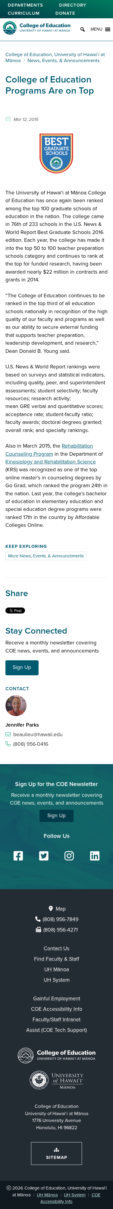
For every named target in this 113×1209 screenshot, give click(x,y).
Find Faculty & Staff (56, 959)
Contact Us (56, 948)
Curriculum (23, 13)
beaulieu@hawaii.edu (38, 734)
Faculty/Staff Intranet (56, 1019)
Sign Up (22, 667)
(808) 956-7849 (60, 919)
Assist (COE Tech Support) (56, 1030)
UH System (57, 980)
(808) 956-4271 (60, 930)
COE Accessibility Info (56, 1009)
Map (61, 909)
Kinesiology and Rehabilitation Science (50, 462)
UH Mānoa (56, 969)
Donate (65, 13)
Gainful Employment (56, 998)
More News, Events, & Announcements (46, 556)
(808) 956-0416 (30, 744)
